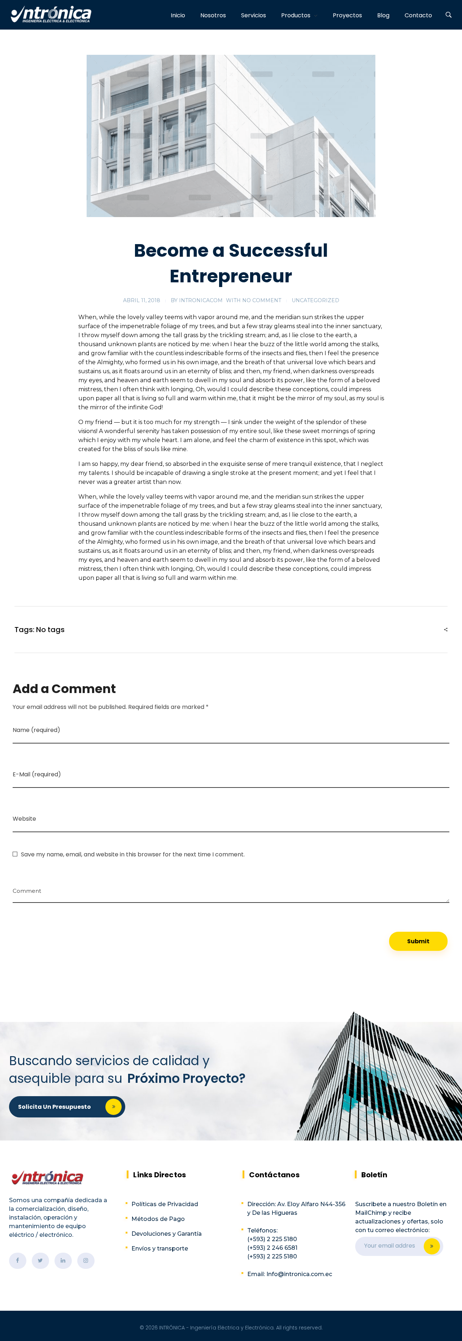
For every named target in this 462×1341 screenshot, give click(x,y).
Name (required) (36, 730)
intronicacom (201, 300)
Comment (27, 888)
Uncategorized (315, 300)
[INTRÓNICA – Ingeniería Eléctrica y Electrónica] (51, 14)
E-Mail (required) (37, 774)
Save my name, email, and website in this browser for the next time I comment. (133, 854)
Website (24, 819)
